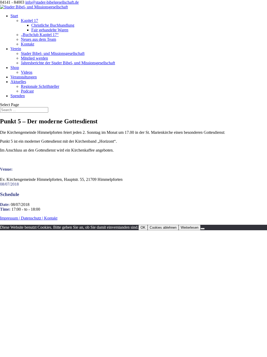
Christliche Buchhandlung (52, 25)
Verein (15, 49)
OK (143, 227)
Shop (14, 67)
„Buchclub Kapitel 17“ (40, 34)
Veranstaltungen (23, 77)
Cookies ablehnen (163, 227)
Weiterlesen (189, 227)
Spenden (17, 96)
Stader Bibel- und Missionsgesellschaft (52, 53)
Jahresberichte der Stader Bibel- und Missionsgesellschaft (68, 63)
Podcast (27, 91)
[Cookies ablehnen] (203, 228)
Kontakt (27, 44)
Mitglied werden (34, 58)
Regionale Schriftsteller (40, 86)
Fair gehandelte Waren (49, 30)
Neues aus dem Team (38, 39)
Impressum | (10, 218)
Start (14, 16)
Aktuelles (18, 81)
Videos (26, 72)
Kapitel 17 (29, 20)
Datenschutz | (32, 218)
